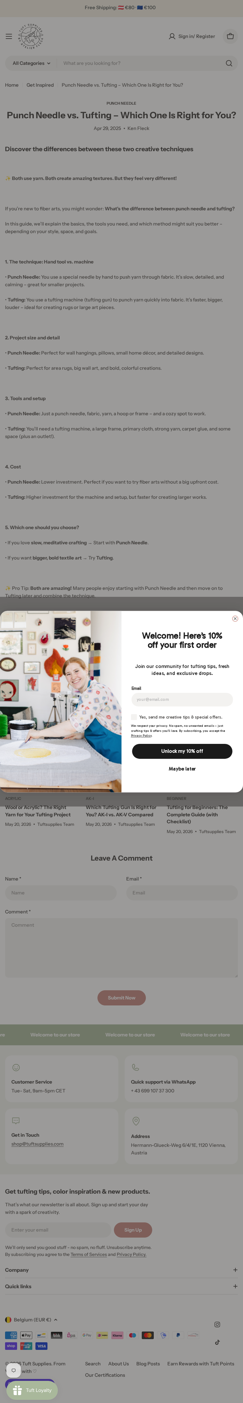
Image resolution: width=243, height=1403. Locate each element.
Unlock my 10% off (182, 751)
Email (136, 688)
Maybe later (182, 768)
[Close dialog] (235, 618)
